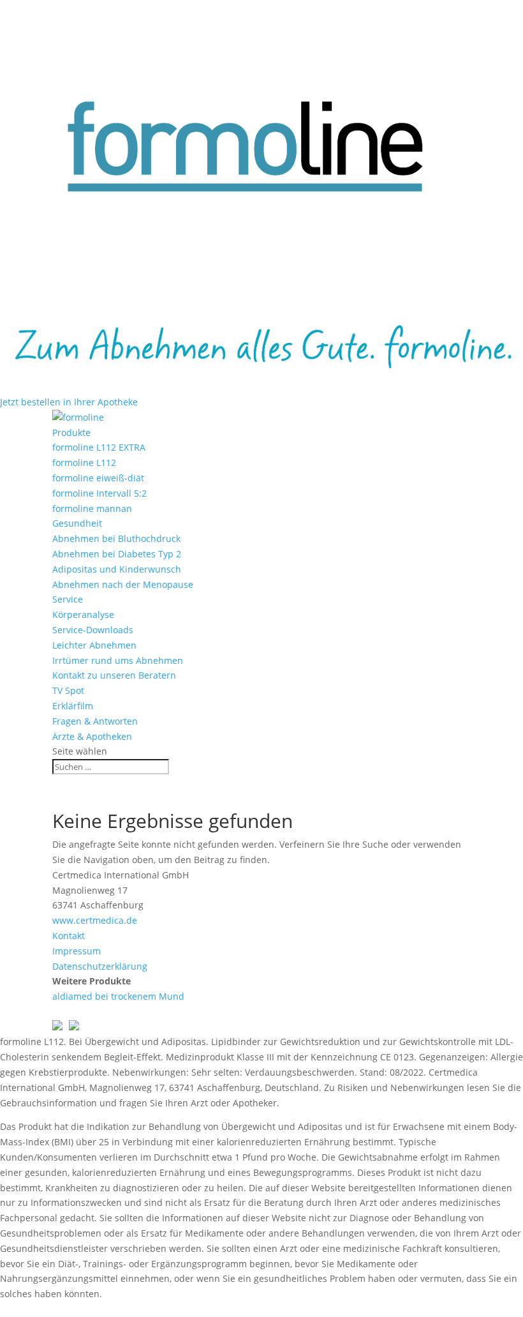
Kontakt (68, 935)
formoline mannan (92, 508)
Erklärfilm (72, 706)
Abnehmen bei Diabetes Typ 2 (116, 554)
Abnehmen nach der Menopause (122, 584)
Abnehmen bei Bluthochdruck (116, 538)
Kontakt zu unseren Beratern (114, 675)
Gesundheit (77, 523)
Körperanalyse (83, 614)
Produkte (71, 432)
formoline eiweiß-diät (98, 478)
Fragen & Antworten (95, 721)
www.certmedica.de (94, 920)
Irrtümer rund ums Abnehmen (117, 660)
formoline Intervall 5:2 (99, 493)
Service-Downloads (92, 630)
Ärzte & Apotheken (92, 736)
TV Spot (68, 690)
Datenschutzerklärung (99, 966)
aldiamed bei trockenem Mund (118, 996)
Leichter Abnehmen (94, 645)
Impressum (76, 951)
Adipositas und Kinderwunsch (116, 569)
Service (67, 599)
